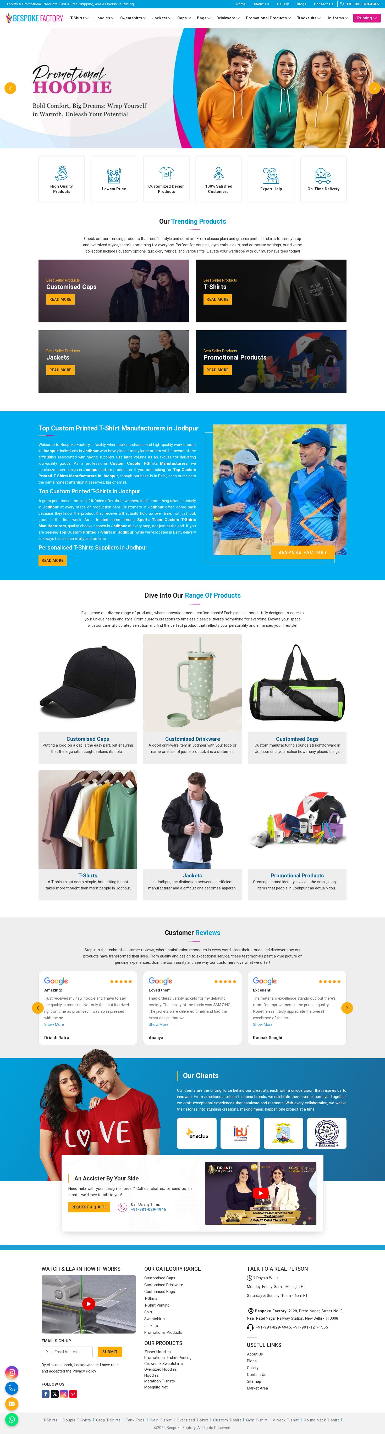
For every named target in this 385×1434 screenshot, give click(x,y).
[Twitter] (55, 1394)
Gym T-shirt (257, 1420)
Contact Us (323, 4)
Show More (54, 1024)
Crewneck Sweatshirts (163, 1363)
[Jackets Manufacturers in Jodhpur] (192, 819)
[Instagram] (64, 1394)
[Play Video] (88, 1303)
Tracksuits (306, 18)
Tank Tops (135, 1420)
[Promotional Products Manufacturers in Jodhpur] (297, 819)
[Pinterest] (73, 1394)
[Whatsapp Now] (11, 1419)
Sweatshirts (131, 18)
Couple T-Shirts (77, 1420)
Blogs (301, 4)
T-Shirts (77, 18)
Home (241, 4)
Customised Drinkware (192, 739)
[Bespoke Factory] (34, 18)
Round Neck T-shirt (321, 1420)
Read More (53, 561)
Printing (364, 18)
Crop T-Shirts (108, 1420)
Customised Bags (297, 739)
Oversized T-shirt (192, 1420)
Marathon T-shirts (159, 1381)
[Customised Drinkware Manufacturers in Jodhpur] (192, 683)
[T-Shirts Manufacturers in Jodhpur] (87, 819)
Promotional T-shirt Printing (167, 1357)
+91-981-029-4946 (362, 4)
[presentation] (38, 1008)
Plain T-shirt (161, 1420)
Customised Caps (88, 739)
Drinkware (226, 18)
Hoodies (102, 18)
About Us (261, 4)
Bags (201, 18)
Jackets (159, 18)
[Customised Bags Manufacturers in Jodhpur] (297, 683)
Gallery (283, 4)
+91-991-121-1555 (310, 1327)
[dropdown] (87, 18)
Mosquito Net (156, 1387)
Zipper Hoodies (157, 1351)
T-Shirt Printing (156, 1305)
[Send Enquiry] (11, 1403)
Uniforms (335, 18)
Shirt (148, 1312)
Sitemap (254, 1381)
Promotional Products (266, 18)
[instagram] (11, 1372)
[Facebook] (46, 1394)
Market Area (257, 1388)
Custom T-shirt (227, 1420)
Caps (182, 18)
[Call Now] (11, 1388)
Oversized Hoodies (160, 1369)
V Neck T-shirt (286, 1420)
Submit (110, 1352)
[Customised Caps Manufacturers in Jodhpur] (87, 683)
